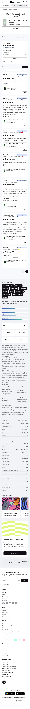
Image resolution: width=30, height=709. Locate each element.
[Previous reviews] (23, 271)
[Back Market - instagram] (3, 603)
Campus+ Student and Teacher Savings (11, 632)
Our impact (5, 596)
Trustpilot (4, 600)
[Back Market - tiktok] (7, 603)
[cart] (26, 2)
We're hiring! (5, 598)
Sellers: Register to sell (7, 634)
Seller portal (5, 636)
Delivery (4, 614)
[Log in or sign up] (23, 2)
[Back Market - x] (16, 603)
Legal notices (5, 674)
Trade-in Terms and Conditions (9, 666)
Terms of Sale (5, 664)
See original (15, 200)
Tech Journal (5, 647)
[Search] (13, 5)
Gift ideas (4, 653)
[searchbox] (21, 5)
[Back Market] (15, 2)
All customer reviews (7, 651)
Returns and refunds (7, 616)
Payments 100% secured (8, 638)
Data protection (6, 670)
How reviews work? (8, 61)
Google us (21, 546)
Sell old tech (5, 629)
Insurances (4, 627)
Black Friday (5, 655)
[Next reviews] (26, 271)
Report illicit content (7, 676)
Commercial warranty (7, 625)
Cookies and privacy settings (9, 668)
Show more (6, 116)
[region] (15, 508)
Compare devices (6, 649)
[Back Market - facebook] (13, 603)
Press (3, 594)
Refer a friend (5, 623)
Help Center (5, 612)
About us (4, 592)
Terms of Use (5, 662)
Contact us (4, 610)
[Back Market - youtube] (10, 603)
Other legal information (7, 672)
